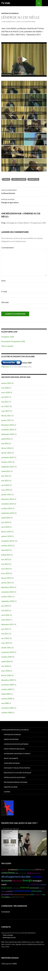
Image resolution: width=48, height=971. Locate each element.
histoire (3, 888)
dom (18, 22)
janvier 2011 (6, 647)
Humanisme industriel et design (17, 754)
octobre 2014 (6, 508)
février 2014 (6, 531)
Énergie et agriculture (9, 201)
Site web (5, 302)
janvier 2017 (6, 420)
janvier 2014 (6, 536)
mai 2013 (5, 564)
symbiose (7, 897)
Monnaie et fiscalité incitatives (17, 768)
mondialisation (22, 891)
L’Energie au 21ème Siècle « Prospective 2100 (26, 222)
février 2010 (6, 675)
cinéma (38, 869)
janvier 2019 (6, 383)
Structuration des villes (14, 749)
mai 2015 (5, 480)
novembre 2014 (7, 504)
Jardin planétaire (11, 739)
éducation (17, 880)
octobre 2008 (6, 698)
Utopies (7, 792)
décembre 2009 (7, 680)
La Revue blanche (9, 191)
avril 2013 (5, 569)
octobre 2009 (6, 689)
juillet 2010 (5, 661)
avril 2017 (5, 406)
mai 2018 (5, 388)
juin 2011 (5, 629)
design (29, 873)
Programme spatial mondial (15, 782)
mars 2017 (5, 411)
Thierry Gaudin (7, 346)
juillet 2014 (5, 518)
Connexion (5, 912)
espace (29, 884)
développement (36, 873)
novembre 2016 (7, 429)
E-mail (4, 291)
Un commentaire (28, 22)
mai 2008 (5, 703)
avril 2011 (5, 638)
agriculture (4, 869)
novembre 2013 (7, 541)
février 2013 (6, 578)
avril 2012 (5, 615)
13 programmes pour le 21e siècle (15, 730)
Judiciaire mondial (12, 763)
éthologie (35, 884)
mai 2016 (5, 443)
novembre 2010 (7, 652)
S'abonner (5, 367)
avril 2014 (5, 527)
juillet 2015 (5, 471)
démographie (23, 873)
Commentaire (8, 247)
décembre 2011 (7, 624)
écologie (36, 876)
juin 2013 (5, 559)
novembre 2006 (7, 708)
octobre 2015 (6, 462)
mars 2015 (5, 490)
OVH (15, 963)
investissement (34, 888)
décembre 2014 (7, 499)
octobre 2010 (6, 657)
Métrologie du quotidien (14, 777)
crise (16, 873)
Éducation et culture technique (17, 773)
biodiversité (23, 869)
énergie (6, 179)
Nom (3, 280)
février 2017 (6, 416)
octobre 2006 (6, 712)
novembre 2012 (7, 592)
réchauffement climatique (21, 894)
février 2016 (6, 448)
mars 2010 (5, 671)
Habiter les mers (10, 787)
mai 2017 (5, 402)
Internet (24, 887)
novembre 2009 (7, 685)
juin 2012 (5, 606)
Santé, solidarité (11, 758)
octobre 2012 (6, 596)
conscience (8, 872)
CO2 (43, 869)
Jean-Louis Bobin (19, 179)
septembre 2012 (7, 601)
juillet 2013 (5, 555)
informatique (16, 888)
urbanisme (14, 897)
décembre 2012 (7, 587)
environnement (17, 884)
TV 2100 (5, 3)
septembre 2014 (7, 513)
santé (32, 894)
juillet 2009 (5, 694)
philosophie (36, 891)
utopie (21, 897)
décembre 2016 (7, 425)
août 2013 (5, 550)
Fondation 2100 (7, 337)
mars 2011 (5, 643)
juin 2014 (5, 522)
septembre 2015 (7, 467)
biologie (31, 870)
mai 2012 (5, 610)
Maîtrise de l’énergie (12, 734)
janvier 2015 (6, 494)
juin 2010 (5, 666)
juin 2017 (5, 397)
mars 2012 (5, 620)
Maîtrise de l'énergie (10, 13)
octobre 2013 (6, 545)
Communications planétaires (16, 744)
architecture (13, 870)
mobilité (9, 891)
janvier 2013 (6, 582)
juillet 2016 (5, 439)
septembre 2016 (7, 434)
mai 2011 (5, 634)
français (43, 885)
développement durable (16, 876)
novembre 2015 (7, 457)
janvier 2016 (6, 453)
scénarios (38, 894)
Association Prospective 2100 (13, 341)
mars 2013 (5, 573)
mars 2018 (5, 392)
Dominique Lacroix (9, 937)
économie (6, 880)
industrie (9, 888)
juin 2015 (5, 476)
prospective (33, 179)
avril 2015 (5, 485)
